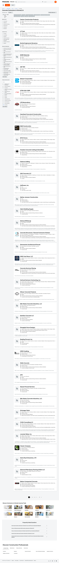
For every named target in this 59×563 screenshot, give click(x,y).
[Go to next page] (41, 497)
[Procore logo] (5, 1)
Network (12, 1)
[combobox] (48, 2)
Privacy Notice (17, 560)
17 (39, 497)
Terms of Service (21, 560)
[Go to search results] (11, 82)
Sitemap (35, 560)
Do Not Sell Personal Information (29, 560)
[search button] (55, 2)
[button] (2, 21)
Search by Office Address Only (5, 16)
